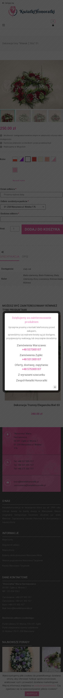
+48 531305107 (31, 359)
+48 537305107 (31, 349)
